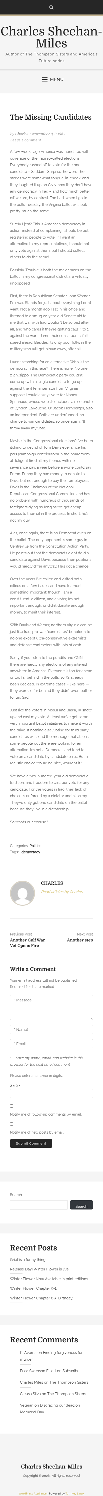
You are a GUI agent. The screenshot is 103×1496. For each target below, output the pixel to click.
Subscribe (71, 1371)
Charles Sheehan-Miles (51, 37)
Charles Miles (31, 1382)
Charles (21, 134)
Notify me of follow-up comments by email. (46, 1114)
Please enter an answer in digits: (36, 1076)
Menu (57, 79)
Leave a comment (25, 140)
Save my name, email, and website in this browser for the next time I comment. (46, 1061)
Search (16, 1195)
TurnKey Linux (75, 1493)
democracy (31, 852)
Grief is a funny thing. (28, 1259)
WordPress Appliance (32, 1493)
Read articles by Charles (61, 892)
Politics (35, 846)
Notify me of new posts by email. (37, 1132)
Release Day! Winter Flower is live (39, 1269)
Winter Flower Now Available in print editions (49, 1279)
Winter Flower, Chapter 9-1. (33, 1288)
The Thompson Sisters (69, 1382)
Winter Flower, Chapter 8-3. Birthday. (41, 1298)
